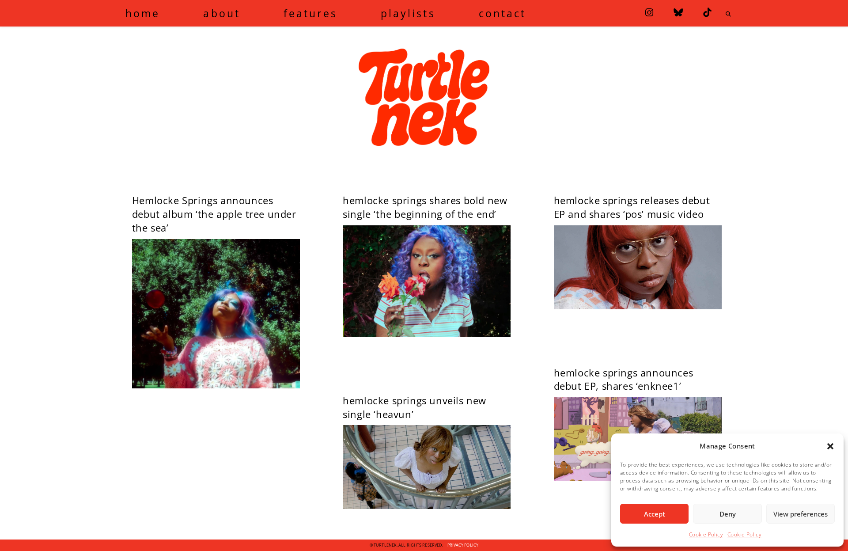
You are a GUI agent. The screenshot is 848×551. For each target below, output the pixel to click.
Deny (727, 513)
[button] (830, 446)
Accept (654, 513)
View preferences (800, 513)
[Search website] (728, 14)
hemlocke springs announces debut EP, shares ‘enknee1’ (623, 379)
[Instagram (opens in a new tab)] (649, 12)
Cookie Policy (706, 534)
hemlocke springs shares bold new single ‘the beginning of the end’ (425, 207)
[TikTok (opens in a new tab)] (707, 12)
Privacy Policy (462, 545)
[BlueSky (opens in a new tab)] (678, 12)
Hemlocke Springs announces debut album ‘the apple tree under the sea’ (214, 214)
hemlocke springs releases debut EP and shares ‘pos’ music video (632, 207)
